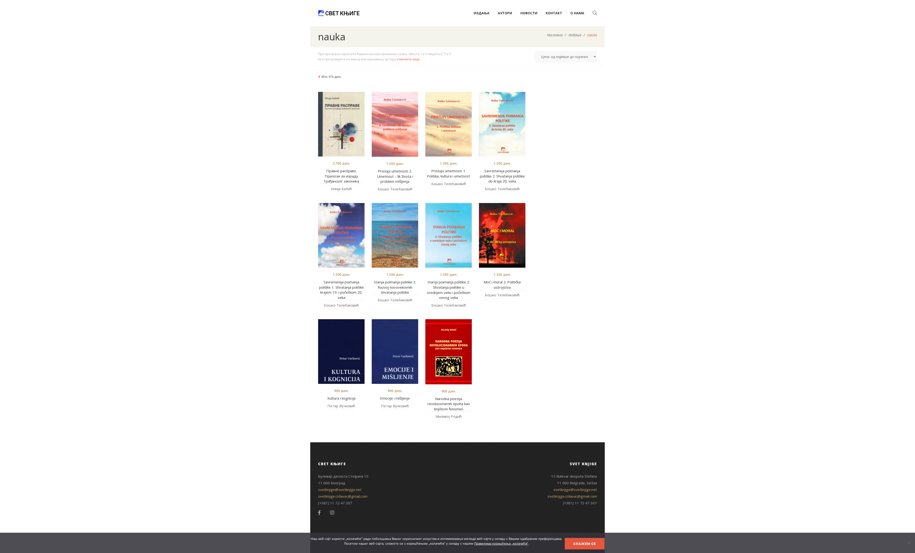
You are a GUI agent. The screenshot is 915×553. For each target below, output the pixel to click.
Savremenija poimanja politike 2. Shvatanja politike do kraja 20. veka (502, 175)
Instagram (332, 512)
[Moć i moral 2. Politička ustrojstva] (502, 235)
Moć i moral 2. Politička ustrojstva (502, 285)
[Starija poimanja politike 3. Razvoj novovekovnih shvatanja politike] (395, 235)
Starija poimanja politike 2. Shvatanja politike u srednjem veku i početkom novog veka (448, 290)
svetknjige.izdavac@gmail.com (342, 496)
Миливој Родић (449, 416)
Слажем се (584, 544)
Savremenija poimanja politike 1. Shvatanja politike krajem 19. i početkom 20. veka (341, 290)
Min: (331, 76)
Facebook (319, 512)
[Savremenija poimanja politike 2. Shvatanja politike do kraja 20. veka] (502, 124)
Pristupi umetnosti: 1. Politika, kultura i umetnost (448, 173)
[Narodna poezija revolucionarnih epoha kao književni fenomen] (448, 351)
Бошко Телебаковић (395, 189)
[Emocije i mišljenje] (395, 351)
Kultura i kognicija (341, 398)
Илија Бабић (341, 188)
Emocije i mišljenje (395, 398)
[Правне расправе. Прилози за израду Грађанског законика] (341, 124)
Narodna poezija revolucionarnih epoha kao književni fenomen (448, 403)
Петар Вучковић (341, 405)
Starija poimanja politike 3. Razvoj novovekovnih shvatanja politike (395, 287)
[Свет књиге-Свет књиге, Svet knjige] (339, 13)
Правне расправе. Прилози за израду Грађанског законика (341, 175)
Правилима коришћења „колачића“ (501, 543)
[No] (909, 542)
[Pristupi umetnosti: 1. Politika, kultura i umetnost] (448, 124)
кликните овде (408, 59)
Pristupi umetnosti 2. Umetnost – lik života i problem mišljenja (395, 176)
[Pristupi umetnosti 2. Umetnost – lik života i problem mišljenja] (395, 124)
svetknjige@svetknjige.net (339, 489)
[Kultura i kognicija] (341, 351)
